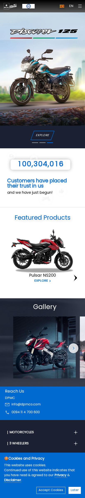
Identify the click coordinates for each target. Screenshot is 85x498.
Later (75, 490)
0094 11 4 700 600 (26, 412)
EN (71, 6)
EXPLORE (42, 135)
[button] (73, 348)
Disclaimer (12, 480)
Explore (41, 280)
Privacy (60, 475)
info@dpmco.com (26, 404)
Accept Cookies (51, 490)
